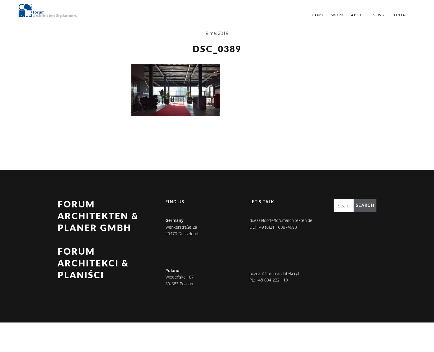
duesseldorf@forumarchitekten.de (280, 220)
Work (337, 15)
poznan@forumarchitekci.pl (274, 273)
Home (318, 15)
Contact (400, 15)
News (378, 15)
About (358, 15)
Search (365, 206)
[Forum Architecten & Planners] (48, 11)
